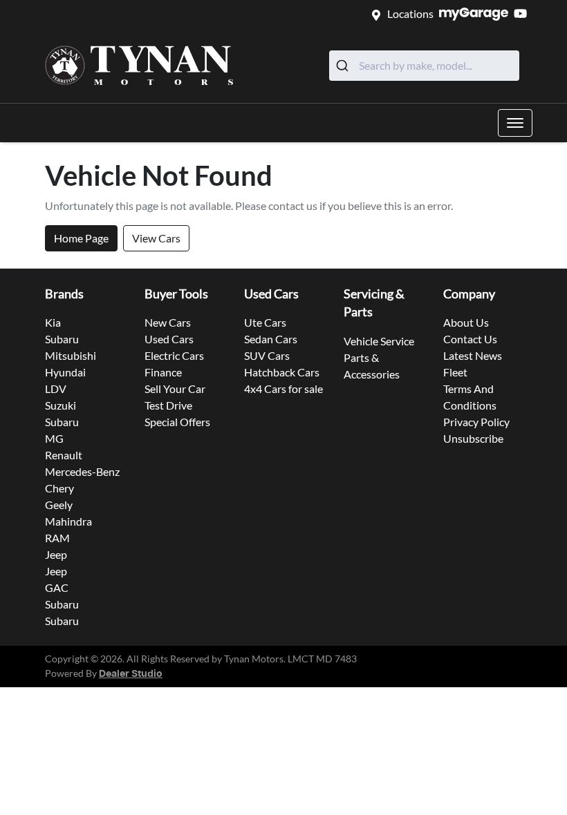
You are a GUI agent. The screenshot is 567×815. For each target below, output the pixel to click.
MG (54, 438)
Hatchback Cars (281, 371)
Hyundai (65, 371)
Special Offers (177, 421)
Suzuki (60, 405)
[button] (515, 123)
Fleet (455, 371)
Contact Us (470, 338)
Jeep (56, 554)
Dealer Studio (130, 674)
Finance (163, 371)
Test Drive (168, 405)
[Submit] (344, 65)
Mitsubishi (70, 355)
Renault (63, 454)
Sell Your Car (175, 388)
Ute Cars (265, 322)
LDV (55, 388)
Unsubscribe (473, 438)
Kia (53, 322)
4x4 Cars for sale (283, 388)
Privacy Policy (476, 421)
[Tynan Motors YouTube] (523, 13)
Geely (59, 504)
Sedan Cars (270, 338)
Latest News (472, 355)
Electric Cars (174, 355)
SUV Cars (267, 355)
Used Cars (169, 338)
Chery (59, 488)
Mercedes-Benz (82, 471)
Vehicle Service (379, 340)
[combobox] (424, 65)
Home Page (81, 238)
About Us (466, 322)
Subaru (62, 338)
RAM (57, 537)
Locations (410, 13)
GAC (56, 587)
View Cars (156, 238)
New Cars (168, 322)
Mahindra (68, 521)
